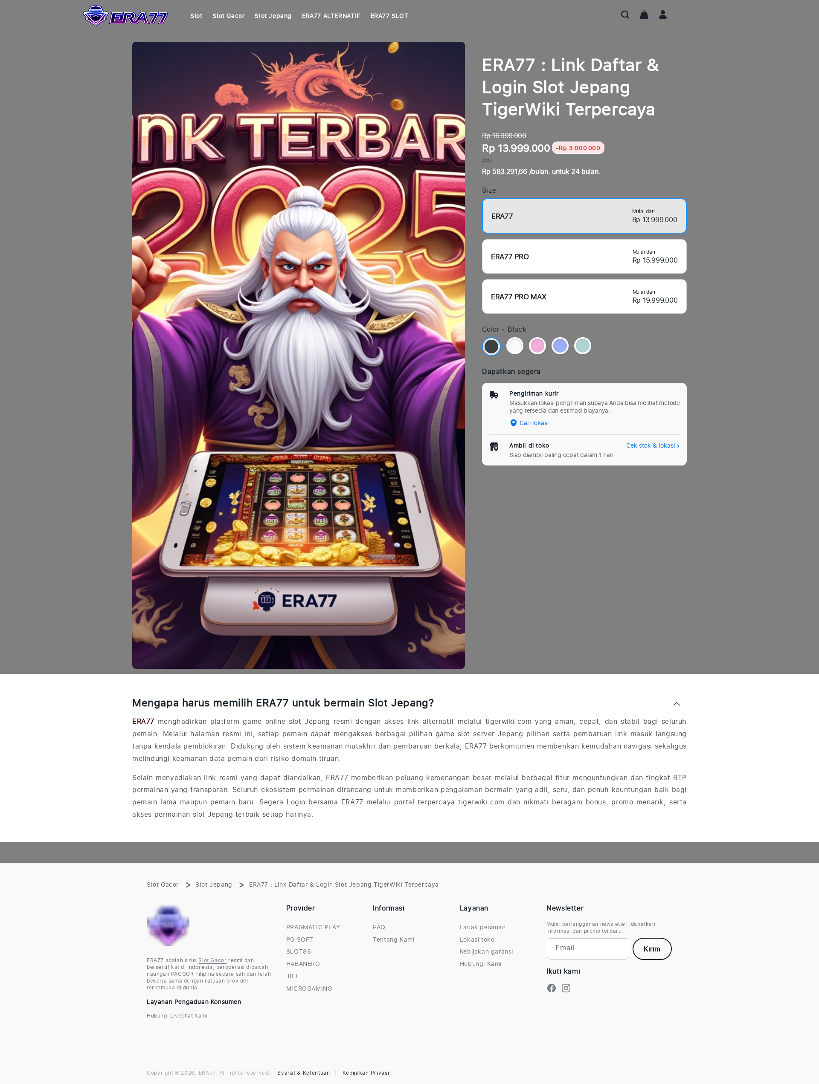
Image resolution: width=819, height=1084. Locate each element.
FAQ (379, 927)
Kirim (652, 949)
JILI (291, 976)
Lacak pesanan (483, 927)
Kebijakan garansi (486, 951)
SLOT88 (298, 951)
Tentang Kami (393, 939)
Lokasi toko (477, 939)
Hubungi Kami (481, 964)
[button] (625, 14)
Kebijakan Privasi (366, 1072)
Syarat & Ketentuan (303, 1072)
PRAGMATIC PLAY (313, 927)
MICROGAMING (309, 988)
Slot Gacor (163, 884)
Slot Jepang (213, 884)
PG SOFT (300, 939)
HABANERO (303, 964)
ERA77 (143, 721)
